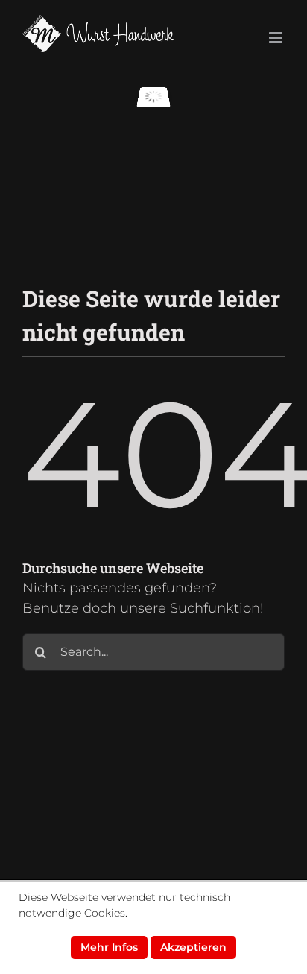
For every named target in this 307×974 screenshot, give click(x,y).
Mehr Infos (109, 947)
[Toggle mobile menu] (277, 37)
